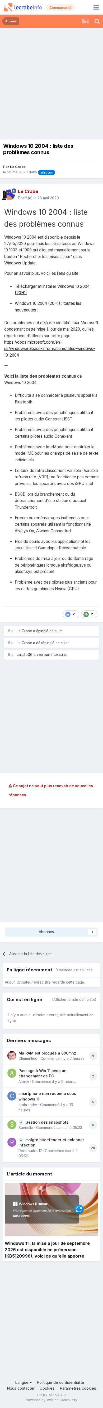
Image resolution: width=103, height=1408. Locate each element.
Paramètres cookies (78, 1388)
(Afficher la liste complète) (74, 999)
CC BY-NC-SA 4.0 (51, 1395)
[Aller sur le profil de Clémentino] (11, 1055)
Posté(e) (38, 198)
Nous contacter (21, 1388)
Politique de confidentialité (60, 1382)
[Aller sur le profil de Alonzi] (11, 1073)
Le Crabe (18, 167)
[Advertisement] (51, 82)
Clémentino (28, 1058)
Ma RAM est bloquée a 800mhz (47, 1053)
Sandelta (25, 1127)
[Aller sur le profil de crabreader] (11, 1096)
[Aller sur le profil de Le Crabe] (9, 194)
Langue (22, 1382)
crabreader (27, 1105)
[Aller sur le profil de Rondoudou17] (11, 1142)
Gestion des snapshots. (47, 1122)
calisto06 (24, 654)
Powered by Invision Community (51, 1400)
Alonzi (23, 1082)
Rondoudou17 (30, 1151)
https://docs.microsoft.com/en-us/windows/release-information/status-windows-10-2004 (49, 349)
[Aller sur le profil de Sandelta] (11, 1124)
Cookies (47, 1388)
